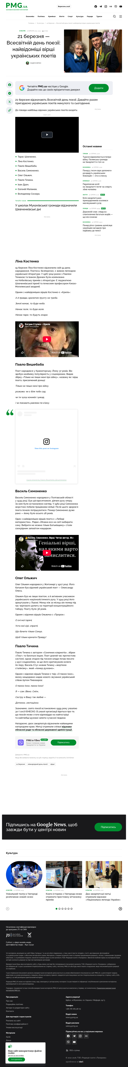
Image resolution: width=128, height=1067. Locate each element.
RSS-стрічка (75, 1050)
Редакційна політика (14, 1004)
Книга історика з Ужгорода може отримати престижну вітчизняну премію (64, 897)
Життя (61, 16)
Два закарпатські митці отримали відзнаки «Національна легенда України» (103, 897)
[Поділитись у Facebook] (9, 84)
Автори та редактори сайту (17, 1008)
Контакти (10, 1011)
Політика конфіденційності (17, 1024)
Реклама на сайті (13, 1021)
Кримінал (52, 16)
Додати (98, 88)
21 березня (20, 764)
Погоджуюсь (16, 1059)
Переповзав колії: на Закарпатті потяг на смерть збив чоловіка (97, 187)
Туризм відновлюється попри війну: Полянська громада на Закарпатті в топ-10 (97, 159)
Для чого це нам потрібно (16, 1055)
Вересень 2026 (64, 6)
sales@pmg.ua (72, 1026)
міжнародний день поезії (38, 764)
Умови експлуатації (14, 1028)
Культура (79, 16)
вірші (52, 764)
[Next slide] (120, 909)
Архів (8, 1037)
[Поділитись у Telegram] (9, 93)
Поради (90, 16)
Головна (31, 23)
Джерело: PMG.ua (22, 755)
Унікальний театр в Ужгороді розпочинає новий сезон (22, 895)
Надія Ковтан (35, 63)
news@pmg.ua (72, 1017)
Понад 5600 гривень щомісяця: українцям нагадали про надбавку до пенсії (97, 228)
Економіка (30, 16)
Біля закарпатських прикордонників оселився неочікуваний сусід (95, 200)
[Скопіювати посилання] (9, 110)
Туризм (99, 16)
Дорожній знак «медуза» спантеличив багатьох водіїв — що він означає (98, 214)
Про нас (9, 1001)
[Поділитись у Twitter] (9, 101)
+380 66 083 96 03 (73, 1009)
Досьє (8, 1040)
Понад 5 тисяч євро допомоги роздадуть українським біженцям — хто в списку (97, 173)
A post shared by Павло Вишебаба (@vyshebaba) (46, 480)
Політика (41, 16)
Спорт (70, 16)
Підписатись (64, 742)
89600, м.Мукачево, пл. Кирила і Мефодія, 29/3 (85, 1000)
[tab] (56, 909)
